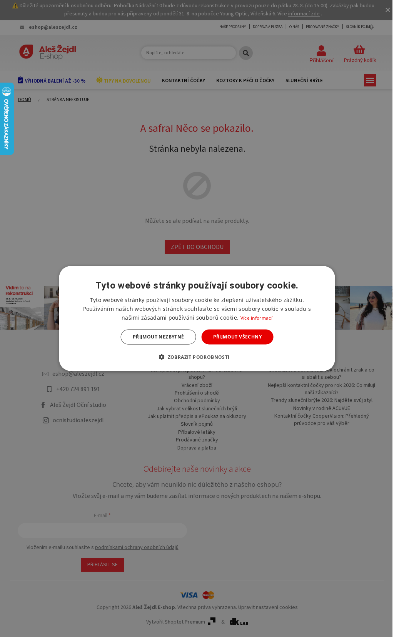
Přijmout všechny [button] (237, 336)
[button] (196, 356)
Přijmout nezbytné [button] (158, 336)
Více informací (256, 318)
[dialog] (197, 318)
